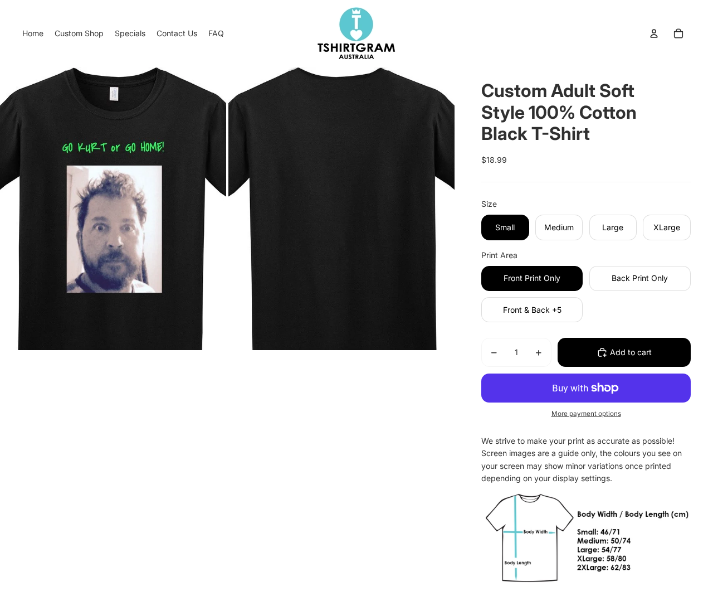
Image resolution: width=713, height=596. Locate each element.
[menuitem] (32, 33)
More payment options (586, 414)
